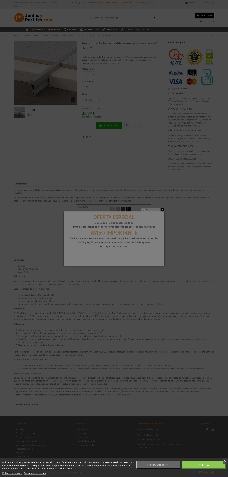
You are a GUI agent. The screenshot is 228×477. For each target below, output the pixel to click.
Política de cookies (12, 473)
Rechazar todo (158, 465)
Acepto (204, 465)
